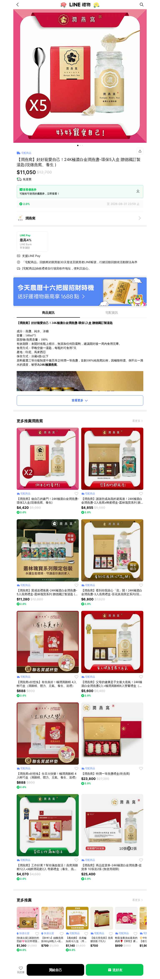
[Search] (142, 4)
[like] (76, 493)
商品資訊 (48, 313)
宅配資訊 (111, 313)
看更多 (136, 420)
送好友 (117, 970)
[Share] (140, 151)
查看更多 (77, 400)
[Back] (18, 4)
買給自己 (55, 970)
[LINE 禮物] (80, 5)
